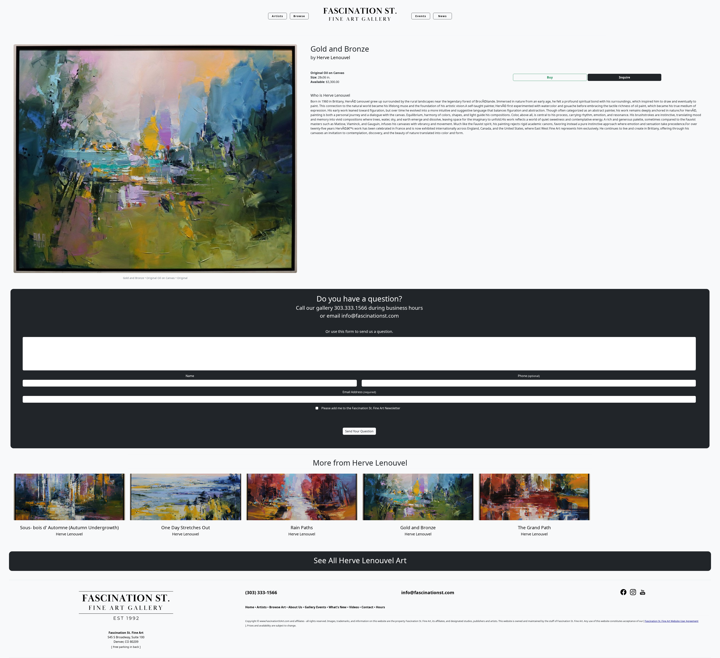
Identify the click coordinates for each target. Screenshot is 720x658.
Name (190, 376)
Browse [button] (299, 16)
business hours (404, 307)
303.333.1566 (350, 307)
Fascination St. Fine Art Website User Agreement (671, 621)
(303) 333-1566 (261, 592)
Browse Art (277, 607)
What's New (337, 607)
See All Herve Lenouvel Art (360, 560)
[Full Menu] (360, 15)
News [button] (442, 16)
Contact (367, 607)
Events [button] (420, 16)
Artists (262, 607)
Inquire (624, 77)
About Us (295, 607)
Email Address (359, 392)
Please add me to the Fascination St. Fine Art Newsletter (360, 408)
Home (249, 607)
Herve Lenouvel (333, 57)
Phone (529, 376)
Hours (380, 607)
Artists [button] (277, 16)
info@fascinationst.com (370, 315)
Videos (354, 607)
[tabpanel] (506, 117)
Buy (550, 77)
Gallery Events (315, 607)
